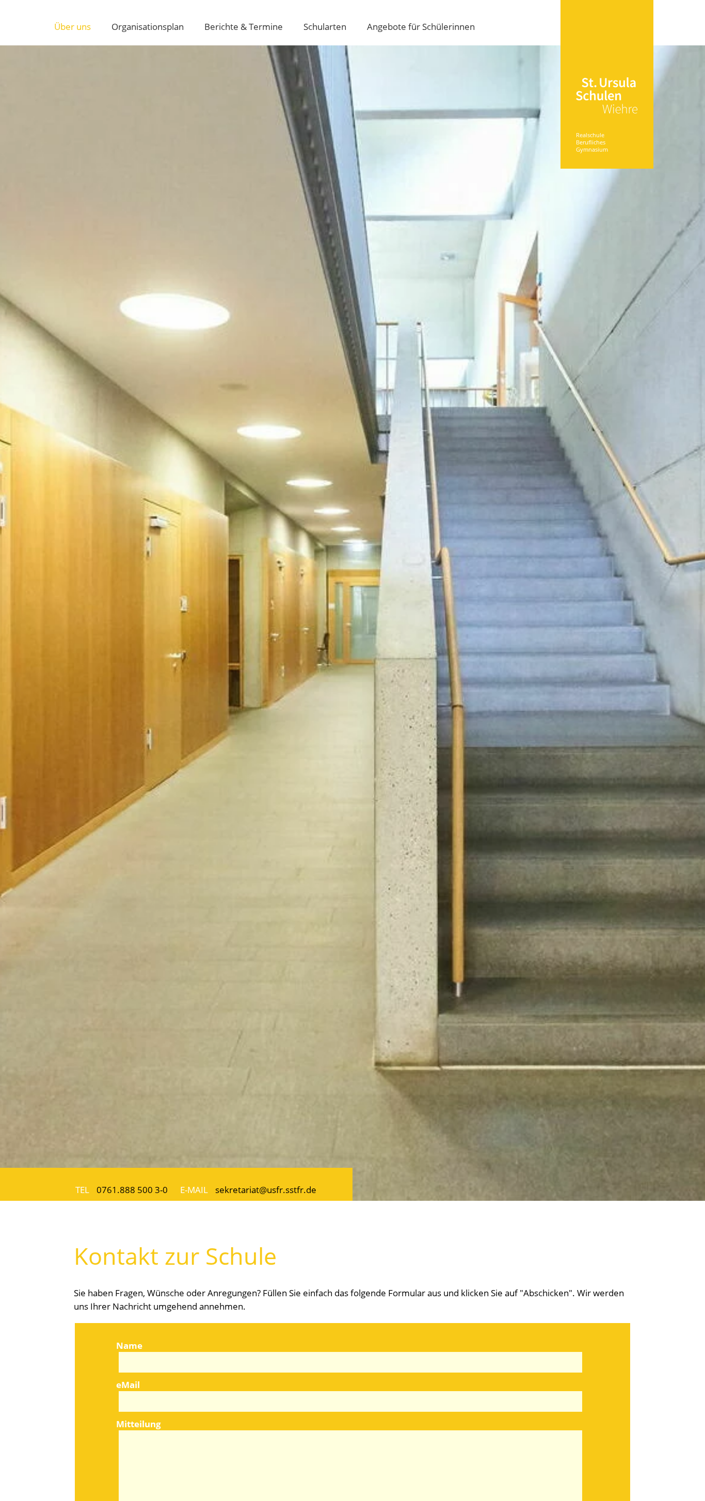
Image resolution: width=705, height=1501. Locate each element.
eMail (128, 1384)
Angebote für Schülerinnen (421, 26)
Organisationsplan (147, 26)
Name (129, 1345)
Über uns (72, 26)
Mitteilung (138, 1423)
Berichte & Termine (243, 26)
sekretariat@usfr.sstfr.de (265, 1189)
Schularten (324, 26)
